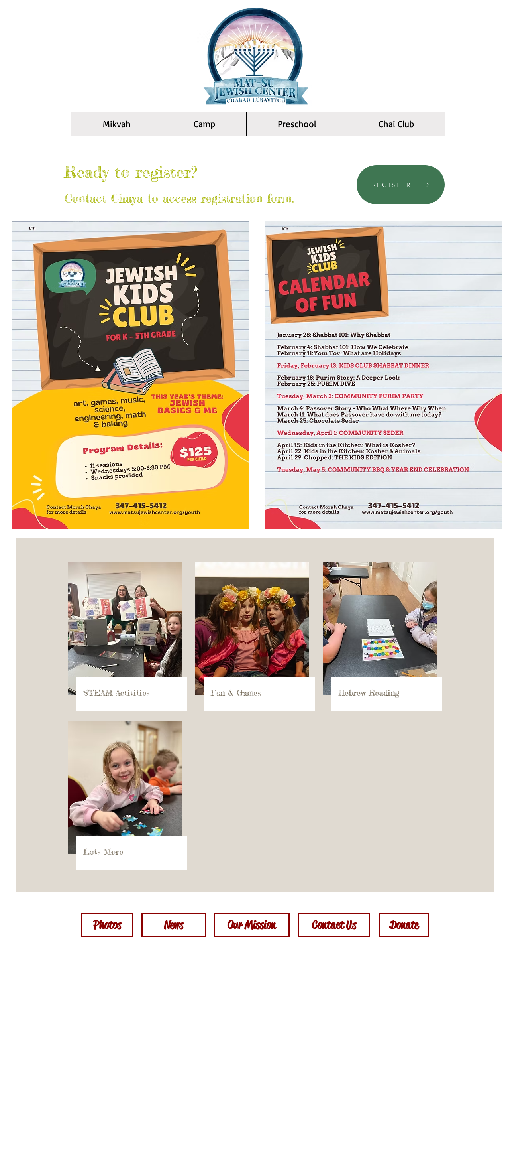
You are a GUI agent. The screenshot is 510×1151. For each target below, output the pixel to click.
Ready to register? (130, 172)
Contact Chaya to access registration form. (179, 198)
